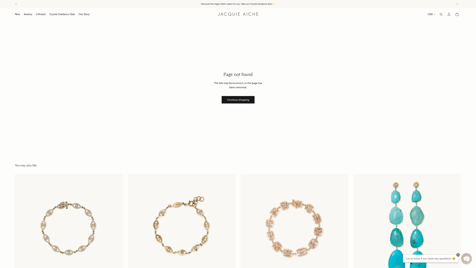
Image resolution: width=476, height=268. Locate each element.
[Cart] (457, 14)
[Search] (441, 14)
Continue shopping (238, 99)
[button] (466, 258)
